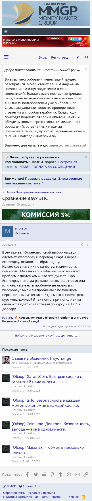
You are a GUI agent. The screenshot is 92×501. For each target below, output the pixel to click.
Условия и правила (41, 493)
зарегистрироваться (67, 145)
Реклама (7, 317)
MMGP (11, 486)
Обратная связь (14, 493)
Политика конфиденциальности (25, 497)
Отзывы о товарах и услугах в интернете (46, 363)
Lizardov (17, 386)
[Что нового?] (77, 57)
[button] (6, 57)
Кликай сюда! (29, 321)
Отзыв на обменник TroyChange (41, 358)
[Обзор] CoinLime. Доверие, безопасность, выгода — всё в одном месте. (51, 426)
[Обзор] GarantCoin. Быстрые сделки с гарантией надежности (47, 379)
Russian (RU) (31, 486)
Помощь (58, 497)
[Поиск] (86, 57)
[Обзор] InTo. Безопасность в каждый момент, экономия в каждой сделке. (46, 403)
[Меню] (46, 31)
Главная (73, 497)
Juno (14, 363)
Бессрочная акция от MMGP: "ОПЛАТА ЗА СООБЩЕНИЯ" (41, 164)
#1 (88, 245)
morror (10, 205)
